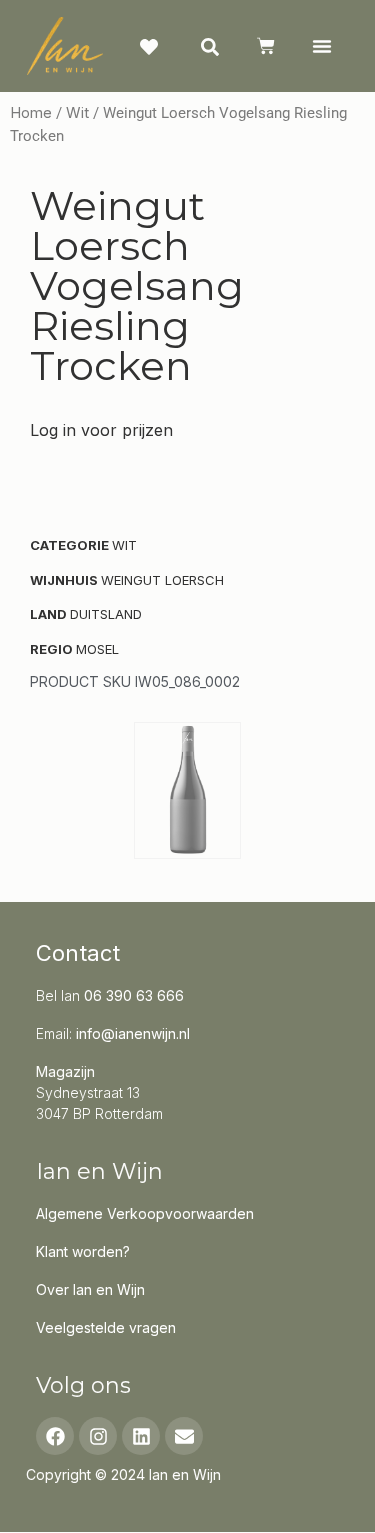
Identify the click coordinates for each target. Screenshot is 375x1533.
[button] (321, 46)
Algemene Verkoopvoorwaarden (145, 1213)
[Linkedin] (141, 1436)
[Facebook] (55, 1436)
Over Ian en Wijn (90, 1289)
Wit (77, 113)
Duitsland (106, 614)
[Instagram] (98, 1436)
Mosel (97, 649)
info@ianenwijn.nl (133, 1033)
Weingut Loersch (162, 580)
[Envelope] (184, 1436)
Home (31, 113)
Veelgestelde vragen (106, 1327)
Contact (78, 953)
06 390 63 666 (134, 995)
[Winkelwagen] (266, 46)
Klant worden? (83, 1251)
